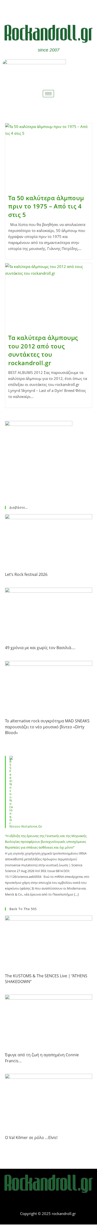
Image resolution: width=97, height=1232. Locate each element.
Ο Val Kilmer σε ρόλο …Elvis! (31, 1137)
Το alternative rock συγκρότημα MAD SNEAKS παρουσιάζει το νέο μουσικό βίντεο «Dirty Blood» (47, 726)
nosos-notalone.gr (25, 826)
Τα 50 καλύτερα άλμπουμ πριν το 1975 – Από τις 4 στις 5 (46, 206)
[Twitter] (56, 9)
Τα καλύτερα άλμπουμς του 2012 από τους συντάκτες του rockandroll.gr (43, 350)
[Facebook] (41, 9)
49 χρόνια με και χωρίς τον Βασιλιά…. (40, 647)
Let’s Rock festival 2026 (26, 574)
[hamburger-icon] (48, 93)
